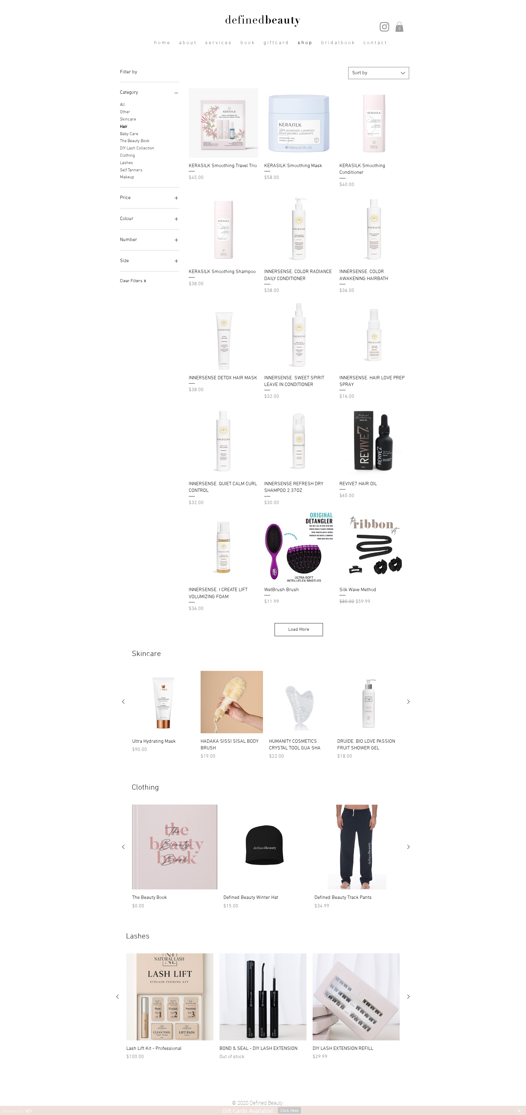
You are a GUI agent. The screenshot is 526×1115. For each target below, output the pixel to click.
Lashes (126, 163)
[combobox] (378, 73)
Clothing (127, 155)
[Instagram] (384, 26)
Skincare (128, 119)
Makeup (127, 177)
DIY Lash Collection (137, 148)
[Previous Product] (123, 701)
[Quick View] (223, 123)
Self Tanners (131, 170)
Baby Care (129, 134)
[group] (266, 719)
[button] (399, 27)
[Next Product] (408, 701)
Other (125, 112)
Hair (124, 126)
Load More (298, 629)
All (122, 104)
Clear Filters (133, 281)
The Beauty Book (134, 141)
